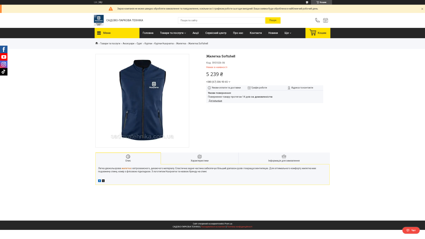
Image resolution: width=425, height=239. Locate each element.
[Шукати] (273, 20)
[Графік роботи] (325, 20)
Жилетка (181, 43)
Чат (413, 230)
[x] (103, 181)
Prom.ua (228, 224)
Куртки (148, 43)
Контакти (256, 33)
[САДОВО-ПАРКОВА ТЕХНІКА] (99, 20)
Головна (148, 33)
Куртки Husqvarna (164, 43)
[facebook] (99, 181)
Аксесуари (128, 43)
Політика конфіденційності (239, 227)
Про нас (238, 33)
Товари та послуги (171, 33)
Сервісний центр (215, 33)
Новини (273, 33)
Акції (196, 33)
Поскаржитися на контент (213, 227)
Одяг (139, 43)
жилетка (126, 168)
